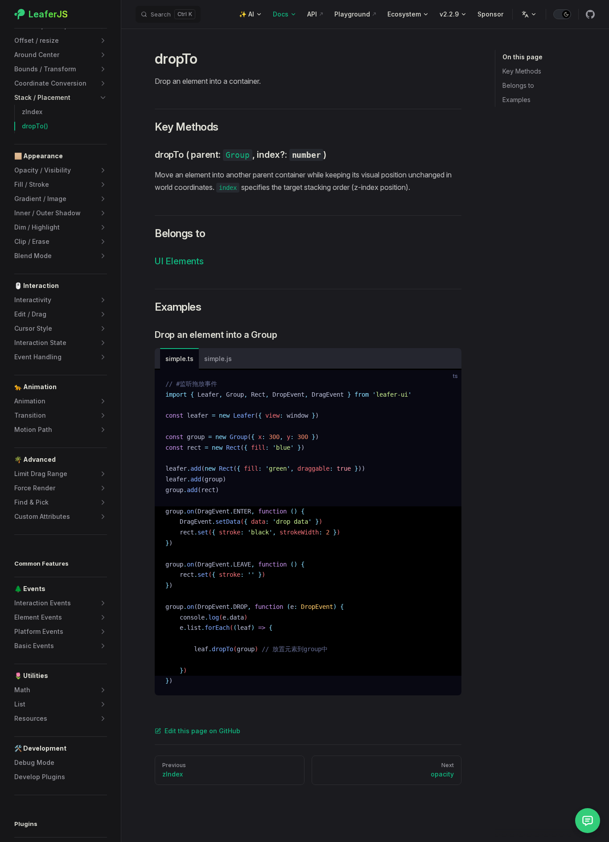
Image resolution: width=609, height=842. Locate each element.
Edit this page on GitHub (202, 731)
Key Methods (521, 71)
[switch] (562, 14)
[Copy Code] (447, 384)
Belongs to (518, 85)
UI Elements (179, 261)
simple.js (218, 358)
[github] (590, 14)
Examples (516, 99)
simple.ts (179, 358)
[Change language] (529, 14)
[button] (60, 40)
